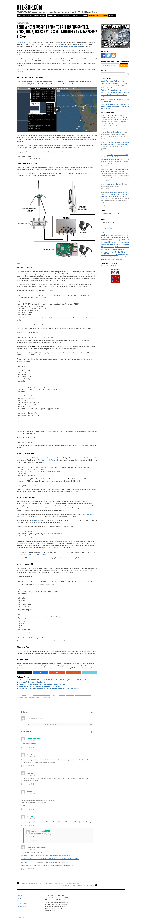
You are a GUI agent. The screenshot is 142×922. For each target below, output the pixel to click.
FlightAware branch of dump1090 (48, 460)
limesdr (115, 244)
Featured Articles (53, 15)
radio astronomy (123, 247)
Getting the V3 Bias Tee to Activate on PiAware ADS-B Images (39, 686)
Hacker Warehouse (75, 46)
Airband (35, 695)
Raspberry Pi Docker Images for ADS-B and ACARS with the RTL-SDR (42, 684)
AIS (112, 235)
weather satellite (116, 259)
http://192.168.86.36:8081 (37, 554)
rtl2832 (41, 697)
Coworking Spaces (34, 738)
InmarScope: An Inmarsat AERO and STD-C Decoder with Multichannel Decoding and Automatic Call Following (114, 157)
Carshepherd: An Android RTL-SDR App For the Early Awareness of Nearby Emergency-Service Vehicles (115, 106)
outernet (127, 244)
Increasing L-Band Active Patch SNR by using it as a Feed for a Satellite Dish (49, 883)
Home (19, 15)
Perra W (40, 833)
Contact (112, 15)
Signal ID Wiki (77, 15)
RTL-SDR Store (93, 15)
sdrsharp (103, 257)
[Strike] (37, 725)
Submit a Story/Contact (114, 132)
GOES (127, 240)
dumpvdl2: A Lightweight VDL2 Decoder (32, 682)
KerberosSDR (24, 42)
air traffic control (70, 695)
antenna (127, 235)
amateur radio (117, 235)
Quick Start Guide (39, 15)
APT (102, 237)
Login (91, 712)
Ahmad (29, 792)
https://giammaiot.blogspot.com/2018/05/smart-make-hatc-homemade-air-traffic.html (47, 865)
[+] (56, 724)
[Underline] (34, 725)
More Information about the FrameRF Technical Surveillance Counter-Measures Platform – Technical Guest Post (114, 88)
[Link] (50, 725)
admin (24, 695)
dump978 (53, 651)
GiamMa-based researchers (37, 847)
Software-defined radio (119, 257)
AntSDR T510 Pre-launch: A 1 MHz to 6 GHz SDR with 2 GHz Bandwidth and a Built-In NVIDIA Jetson (115, 95)
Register (19, 896)
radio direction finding (106, 249)
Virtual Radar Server (52, 489)
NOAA (123, 244)
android (123, 235)
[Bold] (29, 725)
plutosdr (112, 247)
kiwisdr (102, 244)
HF (110, 242)
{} (53, 724)
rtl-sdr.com (29, 7)
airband (77, 695)
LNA (119, 244)
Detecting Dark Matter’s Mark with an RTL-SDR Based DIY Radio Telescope (115, 143)
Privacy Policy (20, 917)
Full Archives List (106, 228)
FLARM (35, 653)
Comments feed (22, 903)
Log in (19, 898)
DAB (109, 240)
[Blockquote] (45, 725)
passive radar (106, 247)
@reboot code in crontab (24, 668)
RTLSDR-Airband (22, 272)
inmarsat (121, 242)
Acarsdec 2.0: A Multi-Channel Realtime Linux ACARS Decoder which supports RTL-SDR (48, 688)
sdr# (120, 254)
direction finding (115, 240)
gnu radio (122, 240)
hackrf (106, 242)
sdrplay (125, 254)
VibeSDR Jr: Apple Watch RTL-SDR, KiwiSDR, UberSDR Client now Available (114, 82)
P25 (102, 247)
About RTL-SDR (27, 15)
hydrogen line (115, 242)
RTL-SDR (47, 695)
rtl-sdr (37, 697)
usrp (109, 259)
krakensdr (106, 244)
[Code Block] (48, 725)
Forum (85, 15)
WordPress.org (21, 906)
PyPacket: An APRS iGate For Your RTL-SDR (77, 885)
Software (66, 15)
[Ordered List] (39, 725)
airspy (108, 234)
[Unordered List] (42, 725)
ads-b (63, 695)
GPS (102, 242)
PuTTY (25, 145)
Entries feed (20, 901)
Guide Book (103, 15)
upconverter (104, 259)
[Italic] (31, 725)
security (109, 257)
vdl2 (49, 697)
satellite (114, 254)
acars (60, 695)
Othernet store (61, 46)
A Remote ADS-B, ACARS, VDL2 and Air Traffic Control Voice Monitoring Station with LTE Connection (53, 680)
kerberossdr (127, 242)
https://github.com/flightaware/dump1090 (43, 471)
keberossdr (32, 697)
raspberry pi (115, 249)
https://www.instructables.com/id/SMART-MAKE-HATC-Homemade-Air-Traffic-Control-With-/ (50, 859)
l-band (111, 244)
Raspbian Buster (47, 135)
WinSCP (35, 520)
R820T (116, 247)
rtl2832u (45, 697)
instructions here (54, 431)
